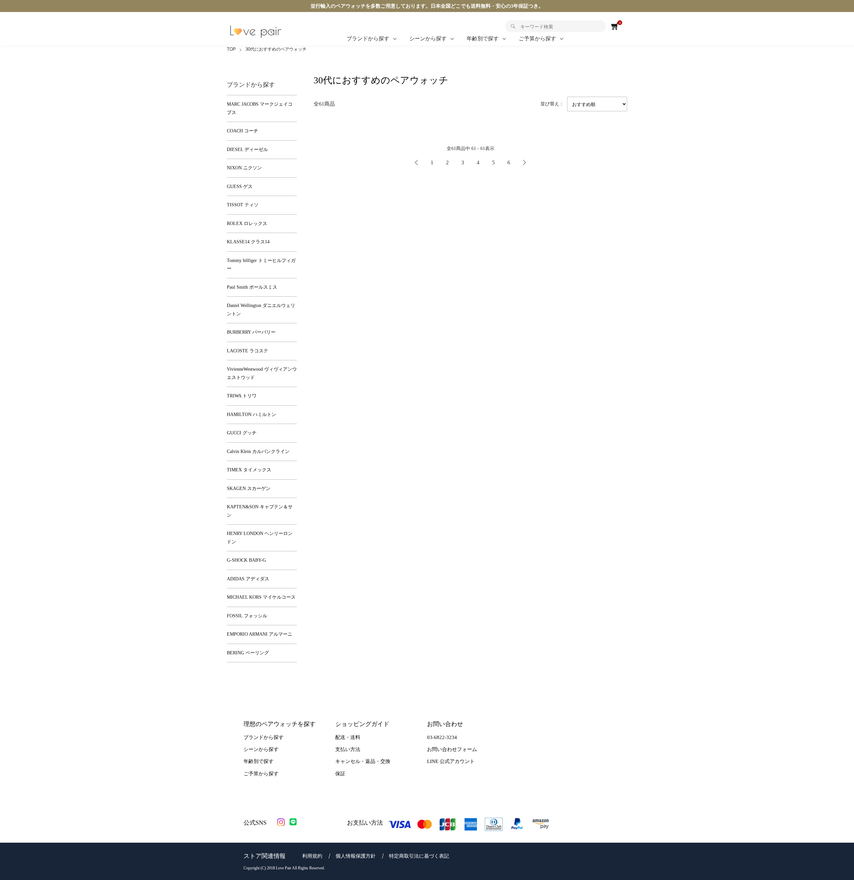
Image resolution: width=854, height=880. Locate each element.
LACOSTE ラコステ (247, 350)
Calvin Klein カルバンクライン (258, 451)
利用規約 (312, 856)
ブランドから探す (368, 38)
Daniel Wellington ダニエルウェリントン (261, 309)
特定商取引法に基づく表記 (419, 856)
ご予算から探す (537, 38)
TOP (231, 49)
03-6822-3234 (442, 737)
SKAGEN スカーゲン (249, 488)
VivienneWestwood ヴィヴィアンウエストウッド (262, 373)
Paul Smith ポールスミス (252, 287)
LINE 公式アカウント (451, 761)
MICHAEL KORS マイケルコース (261, 597)
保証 (340, 773)
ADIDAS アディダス (248, 578)
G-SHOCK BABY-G (246, 560)
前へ (417, 163)
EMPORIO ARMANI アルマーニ (259, 634)
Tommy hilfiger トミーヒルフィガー (261, 264)
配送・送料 (347, 737)
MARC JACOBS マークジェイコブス (260, 108)
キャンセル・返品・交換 (362, 761)
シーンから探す (428, 38)
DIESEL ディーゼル (247, 149)
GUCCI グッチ (242, 432)
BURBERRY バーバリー (251, 332)
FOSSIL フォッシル (247, 615)
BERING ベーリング (248, 652)
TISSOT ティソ (243, 204)
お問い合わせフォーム (452, 749)
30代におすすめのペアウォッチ (276, 49)
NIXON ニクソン (244, 167)
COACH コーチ (242, 130)
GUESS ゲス (240, 186)
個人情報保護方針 (356, 856)
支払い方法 (347, 749)
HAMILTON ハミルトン (251, 414)
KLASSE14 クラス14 (248, 241)
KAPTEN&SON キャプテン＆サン (260, 511)
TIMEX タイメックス (249, 469)
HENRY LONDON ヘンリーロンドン (260, 537)
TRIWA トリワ (242, 395)
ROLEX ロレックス (247, 223)
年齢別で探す (483, 38)
